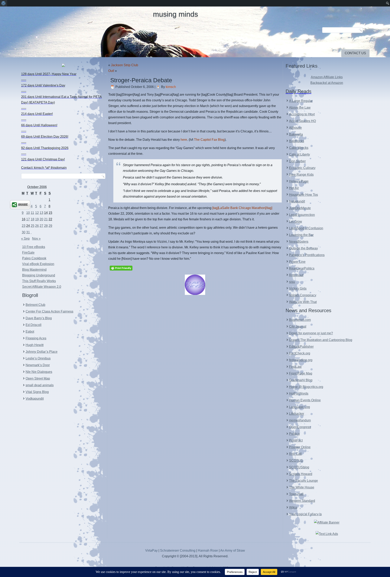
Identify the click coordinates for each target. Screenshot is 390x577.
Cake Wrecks (298, 147)
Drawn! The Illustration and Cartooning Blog (320, 340)
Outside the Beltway (303, 248)
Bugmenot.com (300, 320)
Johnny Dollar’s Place (41, 351)
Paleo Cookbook (34, 258)
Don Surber (297, 161)
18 (32, 219)
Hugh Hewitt (34, 345)
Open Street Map (38, 378)
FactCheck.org (299, 353)
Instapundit (297, 201)
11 (32, 212)
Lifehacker (296, 413)
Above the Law (300, 107)
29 (50, 225)
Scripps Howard (300, 474)
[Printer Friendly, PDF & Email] (121, 267)
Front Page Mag (300, 373)
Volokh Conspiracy (302, 295)
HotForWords (298, 393)
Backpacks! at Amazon (326, 82)
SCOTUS (296, 460)
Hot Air (294, 188)
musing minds (175, 14)
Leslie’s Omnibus (38, 358)
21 (46, 219)
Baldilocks (296, 141)
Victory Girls (298, 288)
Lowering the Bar (301, 235)
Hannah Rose (208, 550)
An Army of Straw (232, 550)
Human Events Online (305, 400)
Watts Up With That (303, 302)
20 (41, 219)
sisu (292, 282)
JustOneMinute (300, 208)
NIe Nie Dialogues (39, 371)
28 (46, 225)
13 (41, 212)
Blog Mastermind (34, 269)
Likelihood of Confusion (306, 228)
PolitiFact (296, 440)
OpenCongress (300, 427)
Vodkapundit (35, 398)
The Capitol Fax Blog (209, 139)
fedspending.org (300, 360)
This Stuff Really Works (39, 281)
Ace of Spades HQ (302, 121)
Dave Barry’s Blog (39, 318)
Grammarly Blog (300, 380)
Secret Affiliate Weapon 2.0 (41, 286)
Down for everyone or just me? (311, 333)
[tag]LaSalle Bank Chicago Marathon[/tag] (242, 208)
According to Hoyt (302, 114)
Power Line (297, 261)
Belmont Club (35, 304)
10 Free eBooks (33, 247)
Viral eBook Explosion (38, 264)
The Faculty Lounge (303, 480)
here (184, 139)
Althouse (295, 127)
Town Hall (296, 494)
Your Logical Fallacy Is (305, 514)
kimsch (171, 87)
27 (41, 225)
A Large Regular (301, 101)
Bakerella (296, 134)
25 (32, 225)
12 (37, 212)
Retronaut (296, 275)
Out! (111, 71)
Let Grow (295, 221)
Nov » (36, 238)
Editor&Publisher (301, 346)
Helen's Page (299, 181)
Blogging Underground (38, 275)
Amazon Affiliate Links (327, 77)
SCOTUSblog (299, 467)
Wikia (293, 507)
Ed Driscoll (33, 325)
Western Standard (302, 500)
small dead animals (40, 385)
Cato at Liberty (299, 154)
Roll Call (295, 454)
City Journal (297, 326)
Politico (294, 433)
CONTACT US (355, 53)
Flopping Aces (36, 338)
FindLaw (295, 366)
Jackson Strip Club (124, 65)
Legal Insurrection (302, 215)
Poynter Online (300, 447)
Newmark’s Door (38, 365)
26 (37, 225)
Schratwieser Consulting (177, 550)
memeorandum (300, 420)
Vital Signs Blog (37, 392)
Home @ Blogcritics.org (306, 387)
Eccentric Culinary (302, 168)
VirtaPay (151, 550)
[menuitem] (3, 3)
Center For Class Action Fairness (49, 311)
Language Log (299, 407)
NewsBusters (298, 241)
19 (37, 219)
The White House (301, 487)
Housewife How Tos (303, 194)
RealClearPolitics (301, 268)
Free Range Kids (301, 174)
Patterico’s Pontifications (307, 255)
